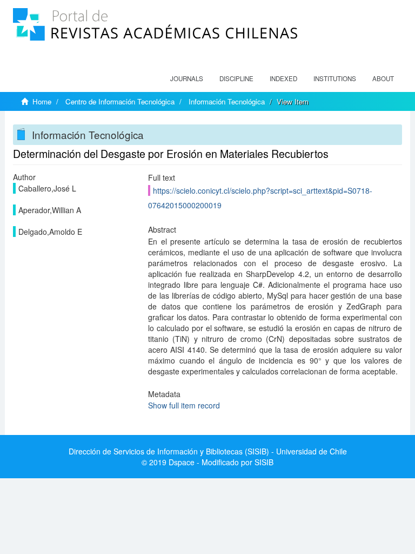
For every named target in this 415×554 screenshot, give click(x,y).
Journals (186, 78)
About (383, 78)
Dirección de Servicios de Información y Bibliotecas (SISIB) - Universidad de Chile (208, 451)
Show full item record (184, 405)
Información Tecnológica (227, 101)
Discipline (236, 78)
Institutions (334, 78)
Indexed (283, 78)
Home (41, 101)
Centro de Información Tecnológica (120, 101)
